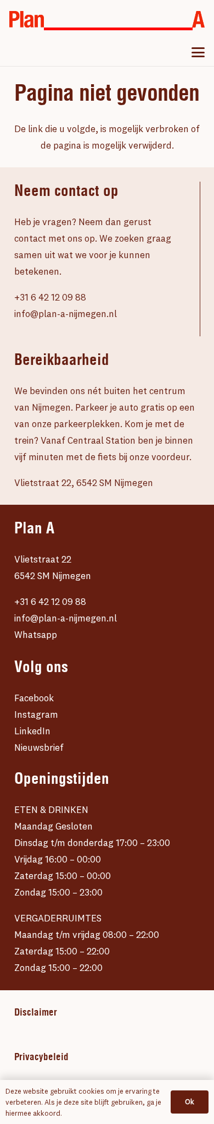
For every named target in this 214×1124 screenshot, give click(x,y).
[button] (198, 52)
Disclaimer (35, 1012)
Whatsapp (35, 634)
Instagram (36, 714)
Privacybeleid (41, 1057)
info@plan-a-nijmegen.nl (65, 313)
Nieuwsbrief (39, 747)
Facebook (34, 697)
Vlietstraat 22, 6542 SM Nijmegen (83, 482)
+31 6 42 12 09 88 (50, 297)
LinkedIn (32, 730)
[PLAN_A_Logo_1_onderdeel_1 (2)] (26, 19)
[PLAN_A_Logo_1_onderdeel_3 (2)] (198, 19)
